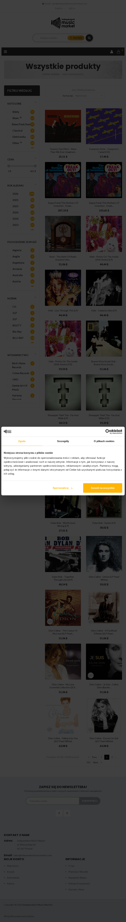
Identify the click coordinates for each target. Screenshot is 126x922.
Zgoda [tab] (22, 441)
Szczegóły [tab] (63, 441)
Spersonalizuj (60, 488)
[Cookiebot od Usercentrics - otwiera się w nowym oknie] (108, 431)
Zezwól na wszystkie (103, 488)
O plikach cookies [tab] (104, 441)
